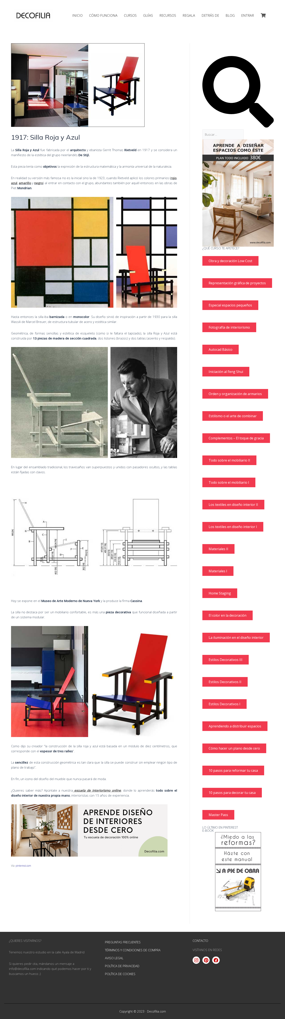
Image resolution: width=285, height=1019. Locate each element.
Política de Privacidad (122, 966)
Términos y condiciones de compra (132, 950)
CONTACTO (200, 941)
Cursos (130, 15)
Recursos (167, 15)
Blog (230, 15)
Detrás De (210, 15)
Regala (189, 15)
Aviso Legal (114, 958)
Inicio (77, 15)
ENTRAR (247, 15)
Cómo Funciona (103, 15)
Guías (148, 15)
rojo (174, 178)
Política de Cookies (120, 974)
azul (14, 183)
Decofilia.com (156, 1011)
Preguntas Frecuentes (123, 942)
